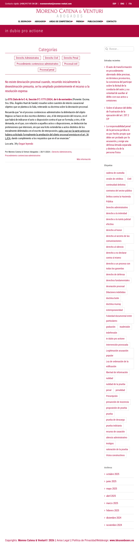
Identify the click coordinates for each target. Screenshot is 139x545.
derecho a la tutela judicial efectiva (118, 222)
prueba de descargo (115, 419)
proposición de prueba (116, 408)
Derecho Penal (71, 57)
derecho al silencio (115, 246)
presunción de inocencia (117, 402)
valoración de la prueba (117, 449)
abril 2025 (111, 495)
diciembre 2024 (113, 517)
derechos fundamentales (118, 280)
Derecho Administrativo (27, 57)
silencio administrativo (116, 437)
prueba (109, 413)
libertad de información (117, 372)
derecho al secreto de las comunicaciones (118, 238)
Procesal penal (47, 69)
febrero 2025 (112, 510)
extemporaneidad (114, 310)
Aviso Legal (63, 540)
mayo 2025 (111, 488)
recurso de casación (115, 431)
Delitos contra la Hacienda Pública (118, 199)
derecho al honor (114, 230)
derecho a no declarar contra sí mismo (116, 255)
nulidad (109, 378)
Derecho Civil (51, 57)
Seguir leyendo (26, 143)
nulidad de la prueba (115, 384)
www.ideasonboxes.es (122, 540)
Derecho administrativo (117, 207)
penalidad (120, 390)
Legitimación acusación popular (117, 353)
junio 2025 (111, 481)
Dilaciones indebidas (115, 292)
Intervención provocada (117, 344)
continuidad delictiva (115, 184)
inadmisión (125, 326)
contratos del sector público (119, 190)
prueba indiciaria (114, 425)
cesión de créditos (114, 178)
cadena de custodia (115, 173)
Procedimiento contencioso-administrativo (37, 63)
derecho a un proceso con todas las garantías (118, 266)
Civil (129, 178)
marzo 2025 (112, 503)
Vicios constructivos (115, 455)
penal (108, 390)
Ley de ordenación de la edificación (117, 364)
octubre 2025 (112, 474)
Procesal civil (70, 63)
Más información (84, 159)
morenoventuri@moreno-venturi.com (56, 3)
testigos (110, 443)
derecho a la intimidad (116, 213)
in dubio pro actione (115, 338)
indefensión (111, 332)
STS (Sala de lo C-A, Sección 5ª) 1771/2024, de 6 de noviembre (40, 99)
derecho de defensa (115, 274)
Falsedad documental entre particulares (119, 318)
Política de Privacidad (84, 540)
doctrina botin (112, 298)
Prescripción (112, 396)
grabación (110, 326)
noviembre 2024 (114, 525)
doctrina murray (113, 304)
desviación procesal (115, 286)
